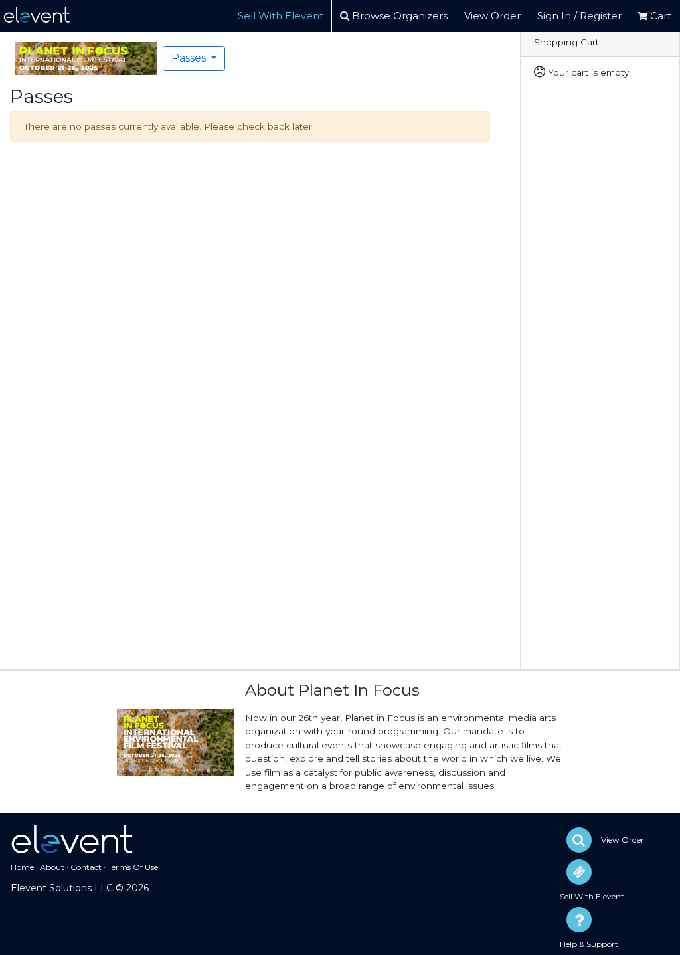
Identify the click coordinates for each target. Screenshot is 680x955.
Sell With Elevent (280, 15)
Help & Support (589, 944)
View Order (492, 15)
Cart (659, 15)
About (52, 867)
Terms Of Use (133, 867)
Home (22, 867)
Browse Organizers (398, 15)
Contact (86, 867)
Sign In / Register (579, 15)
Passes (190, 58)
